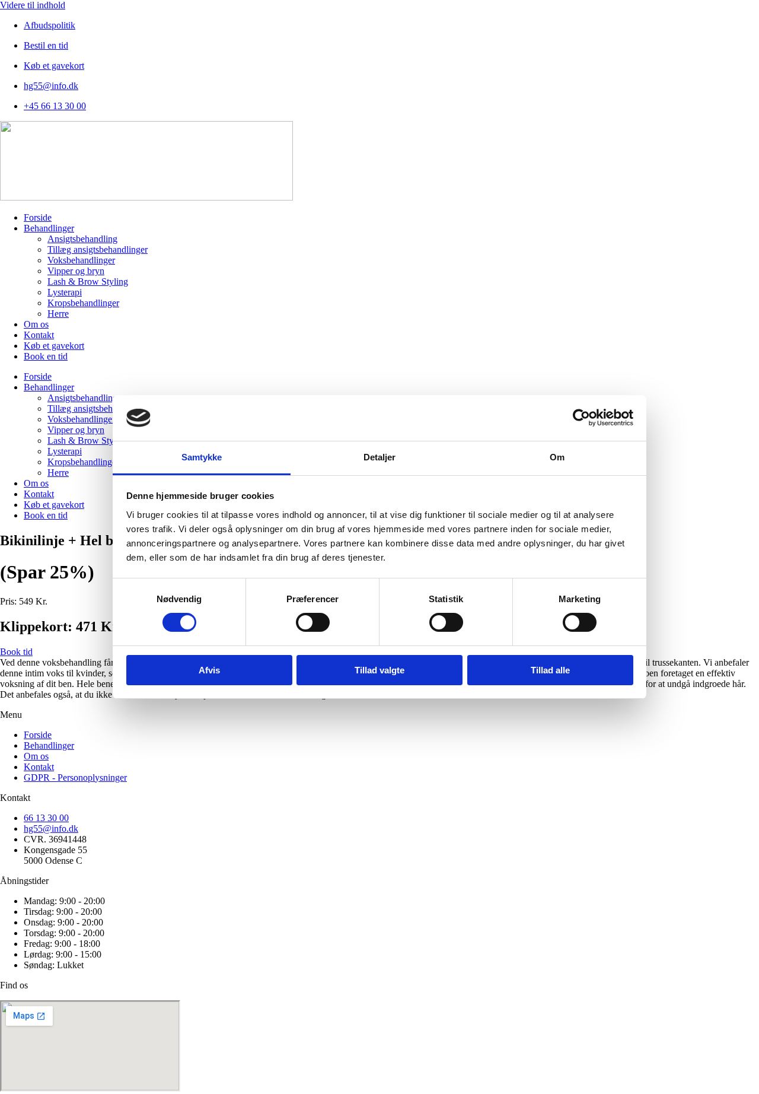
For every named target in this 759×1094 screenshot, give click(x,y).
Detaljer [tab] (379, 457)
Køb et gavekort (54, 346)
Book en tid (46, 356)
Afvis (209, 670)
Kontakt (39, 335)
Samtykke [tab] (201, 457)
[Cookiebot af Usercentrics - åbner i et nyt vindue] (581, 418)
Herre (58, 314)
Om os (36, 324)
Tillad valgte (379, 670)
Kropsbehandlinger (83, 303)
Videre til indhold (32, 5)
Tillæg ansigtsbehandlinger (97, 249)
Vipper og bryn (75, 271)
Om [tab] (557, 457)
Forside (38, 217)
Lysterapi (64, 292)
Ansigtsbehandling (82, 239)
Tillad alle (550, 670)
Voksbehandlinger (81, 260)
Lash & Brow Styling (87, 281)
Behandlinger (49, 228)
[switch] (313, 622)
